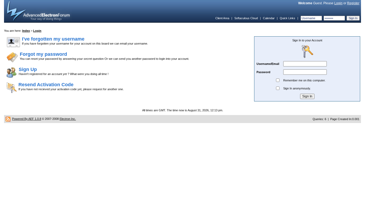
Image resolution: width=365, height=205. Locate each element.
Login (338, 3)
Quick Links (287, 18)
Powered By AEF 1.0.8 (26, 118)
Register (353, 3)
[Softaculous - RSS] (8, 118)
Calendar (269, 18)
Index (26, 30)
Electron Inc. (68, 118)
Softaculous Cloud (246, 18)
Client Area (222, 18)
